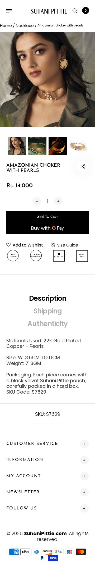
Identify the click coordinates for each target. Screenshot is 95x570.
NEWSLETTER (23, 492)
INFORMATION (24, 460)
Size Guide (67, 245)
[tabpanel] (47, 79)
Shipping (48, 311)
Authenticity (47, 324)
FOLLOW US (21, 508)
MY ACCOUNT (23, 476)
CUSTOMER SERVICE (32, 444)
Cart (85, 10)
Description (47, 298)
